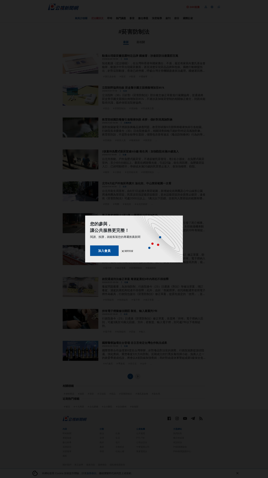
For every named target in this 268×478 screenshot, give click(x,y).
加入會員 (104, 251)
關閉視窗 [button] (128, 251)
